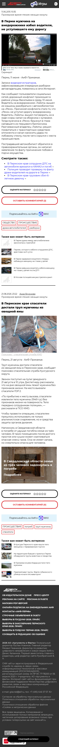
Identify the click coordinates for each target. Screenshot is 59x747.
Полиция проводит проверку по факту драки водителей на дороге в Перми (29, 171)
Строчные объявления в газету (21, 615)
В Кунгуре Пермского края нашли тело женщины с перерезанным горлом (31, 545)
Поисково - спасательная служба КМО (21, 354)
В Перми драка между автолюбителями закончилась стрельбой (31, 241)
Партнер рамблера (27, 733)
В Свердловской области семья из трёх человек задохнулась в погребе (28, 465)
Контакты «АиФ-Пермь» (16, 611)
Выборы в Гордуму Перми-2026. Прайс (25, 630)
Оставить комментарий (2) (29, 200)
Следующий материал (28, 739)
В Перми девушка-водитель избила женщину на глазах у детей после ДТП (34, 269)
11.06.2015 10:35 (8, 11)
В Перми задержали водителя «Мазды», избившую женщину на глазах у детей (31, 260)
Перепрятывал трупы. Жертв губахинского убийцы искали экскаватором (33, 573)
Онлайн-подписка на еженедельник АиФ (28, 607)
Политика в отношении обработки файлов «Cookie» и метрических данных (25, 706)
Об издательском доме (17, 595)
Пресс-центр (41, 595)
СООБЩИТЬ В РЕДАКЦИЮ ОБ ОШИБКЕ (23, 634)
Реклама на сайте (13, 599)
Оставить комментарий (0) (29, 504)
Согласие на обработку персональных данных (26, 696)
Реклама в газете (37, 599)
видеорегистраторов (23, 82)
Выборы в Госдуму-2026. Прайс (21, 619)
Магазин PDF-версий (14, 603)
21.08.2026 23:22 (9, 294)
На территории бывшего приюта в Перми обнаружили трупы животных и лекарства (33, 555)
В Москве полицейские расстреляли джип (33, 277)
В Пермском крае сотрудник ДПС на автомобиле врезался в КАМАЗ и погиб (28, 165)
